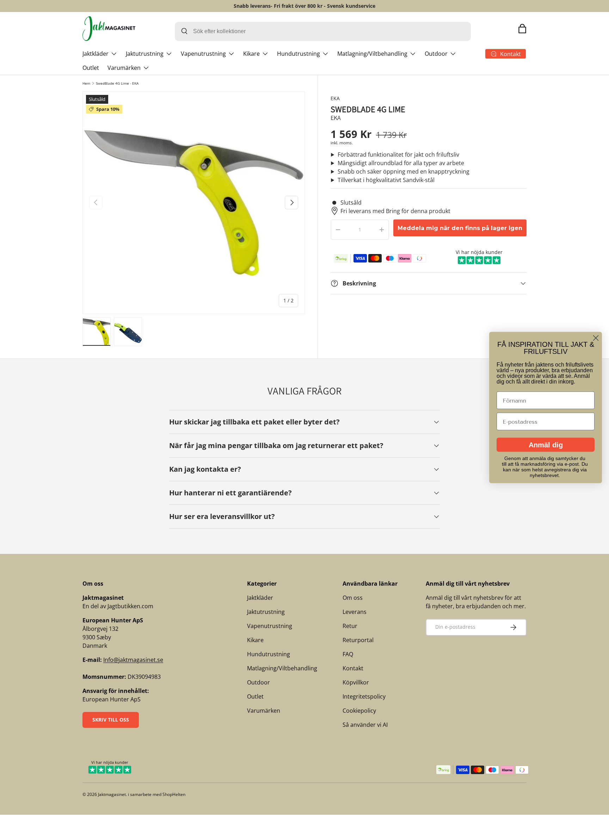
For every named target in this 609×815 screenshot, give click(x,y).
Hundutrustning (298, 54)
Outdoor (436, 54)
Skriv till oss (110, 719)
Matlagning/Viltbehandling (372, 54)
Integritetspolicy (364, 696)
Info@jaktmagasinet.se (133, 660)
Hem (86, 83)
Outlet (90, 68)
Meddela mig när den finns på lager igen (460, 228)
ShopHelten (173, 794)
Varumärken (124, 68)
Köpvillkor (356, 682)
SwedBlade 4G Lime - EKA (117, 83)
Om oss (353, 598)
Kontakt (353, 668)
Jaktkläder (95, 54)
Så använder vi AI (365, 725)
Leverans (355, 612)
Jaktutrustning (145, 54)
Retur (350, 626)
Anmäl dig (546, 445)
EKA (335, 98)
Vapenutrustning (203, 54)
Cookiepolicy (359, 710)
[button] (522, 28)
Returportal (358, 640)
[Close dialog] (596, 338)
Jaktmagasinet (112, 794)
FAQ (348, 654)
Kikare (251, 54)
